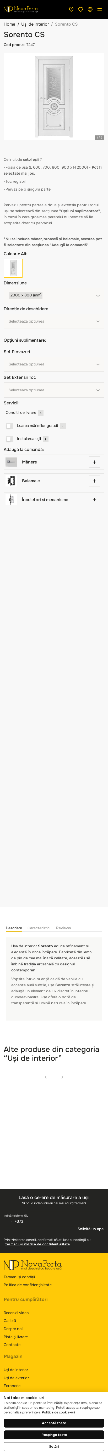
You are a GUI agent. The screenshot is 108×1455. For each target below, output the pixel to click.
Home (9, 24)
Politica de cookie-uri (58, 1412)
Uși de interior (35, 24)
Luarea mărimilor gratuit (37, 425)
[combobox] (54, 295)
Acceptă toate (54, 1423)
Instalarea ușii (29, 438)
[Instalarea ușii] (9, 439)
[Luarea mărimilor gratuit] (9, 426)
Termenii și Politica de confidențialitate (37, 1244)
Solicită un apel (91, 1229)
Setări (54, 1447)
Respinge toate (54, 1435)
